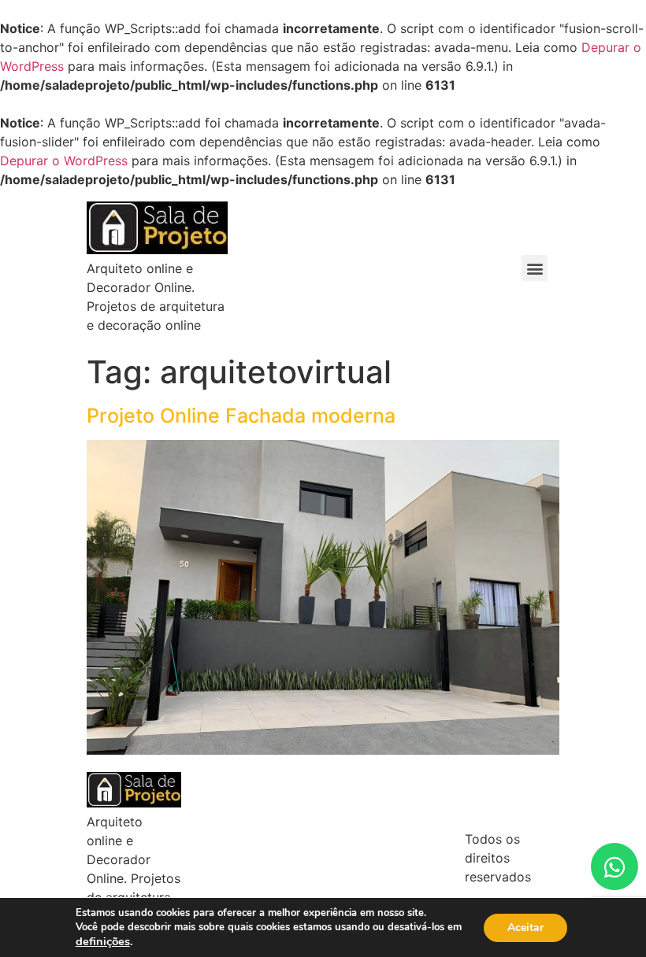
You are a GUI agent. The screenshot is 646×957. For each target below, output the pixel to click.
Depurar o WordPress (64, 160)
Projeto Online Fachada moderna (241, 415)
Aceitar (525, 927)
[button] (535, 268)
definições (103, 941)
